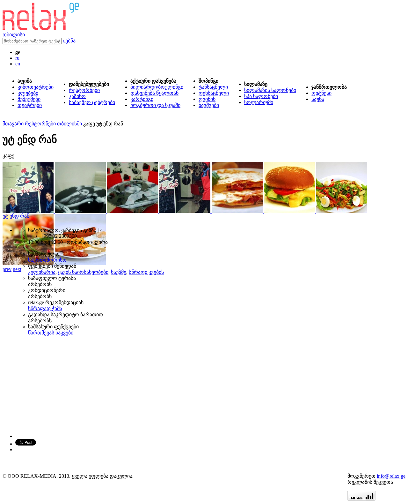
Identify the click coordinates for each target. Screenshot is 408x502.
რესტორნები (84, 90)
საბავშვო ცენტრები (92, 102)
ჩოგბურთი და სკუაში (155, 105)
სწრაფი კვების (146, 272)
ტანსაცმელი (213, 87)
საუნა (317, 99)
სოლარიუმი (258, 102)
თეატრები (30, 105)
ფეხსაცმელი (214, 93)
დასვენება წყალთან (154, 93)
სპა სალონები (261, 96)
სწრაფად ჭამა (45, 308)
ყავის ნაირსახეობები (83, 272)
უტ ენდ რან (16, 216)
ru (17, 58)
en (17, 63)
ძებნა (69, 40)
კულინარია (41, 272)
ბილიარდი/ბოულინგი (156, 87)
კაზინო (77, 96)
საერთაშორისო (47, 260)
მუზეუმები (29, 99)
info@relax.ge (391, 476)
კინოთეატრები (36, 87)
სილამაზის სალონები (270, 90)
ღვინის (207, 99)
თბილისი (14, 34)
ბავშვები (209, 105)
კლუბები (28, 93)
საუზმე (118, 272)
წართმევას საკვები (50, 332)
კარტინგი (141, 99)
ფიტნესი (321, 93)
